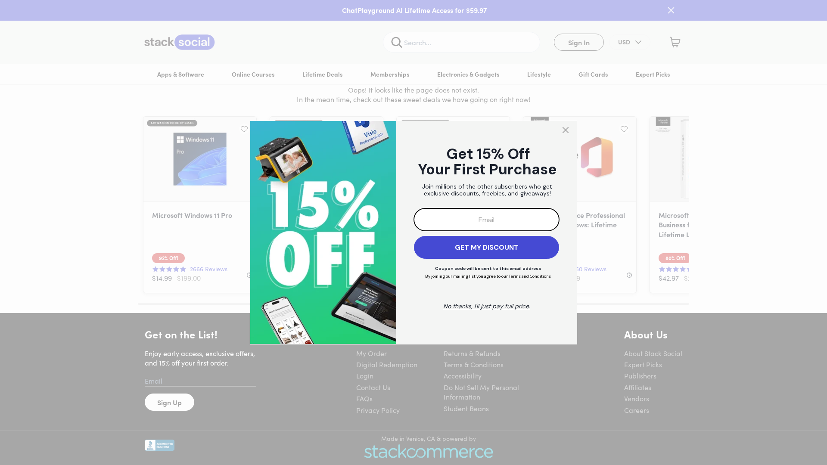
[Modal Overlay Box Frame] (413, 232)
